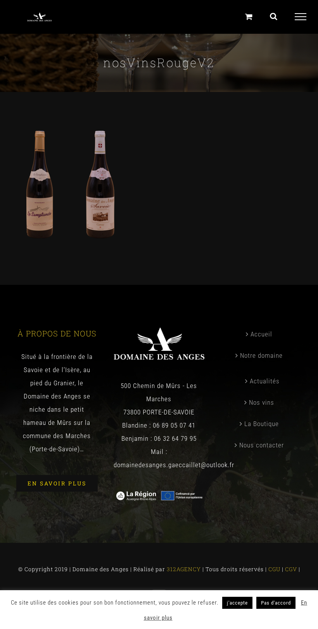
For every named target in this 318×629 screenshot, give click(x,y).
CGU (275, 569)
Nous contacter (261, 445)
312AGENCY (183, 569)
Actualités (265, 381)
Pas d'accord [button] (276, 603)
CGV (292, 569)
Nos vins (261, 402)
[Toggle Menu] (300, 16)
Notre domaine (261, 355)
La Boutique (261, 424)
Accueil (261, 334)
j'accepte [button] (237, 603)
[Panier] (249, 16)
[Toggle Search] (274, 16)
